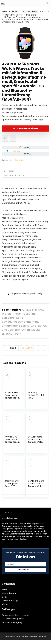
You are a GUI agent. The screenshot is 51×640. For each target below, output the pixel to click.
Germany (17, 151)
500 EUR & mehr (30, 11)
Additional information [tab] (14, 175)
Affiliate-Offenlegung (12, 622)
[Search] (47, 3)
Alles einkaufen (9, 593)
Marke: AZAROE (27, 348)
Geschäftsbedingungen (13, 618)
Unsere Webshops (10, 600)
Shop (14, 11)
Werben (5, 604)
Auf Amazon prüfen (25, 128)
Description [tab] (9, 171)
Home (4, 11)
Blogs (4, 597)
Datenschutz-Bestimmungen (15, 615)
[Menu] (3, 3)
